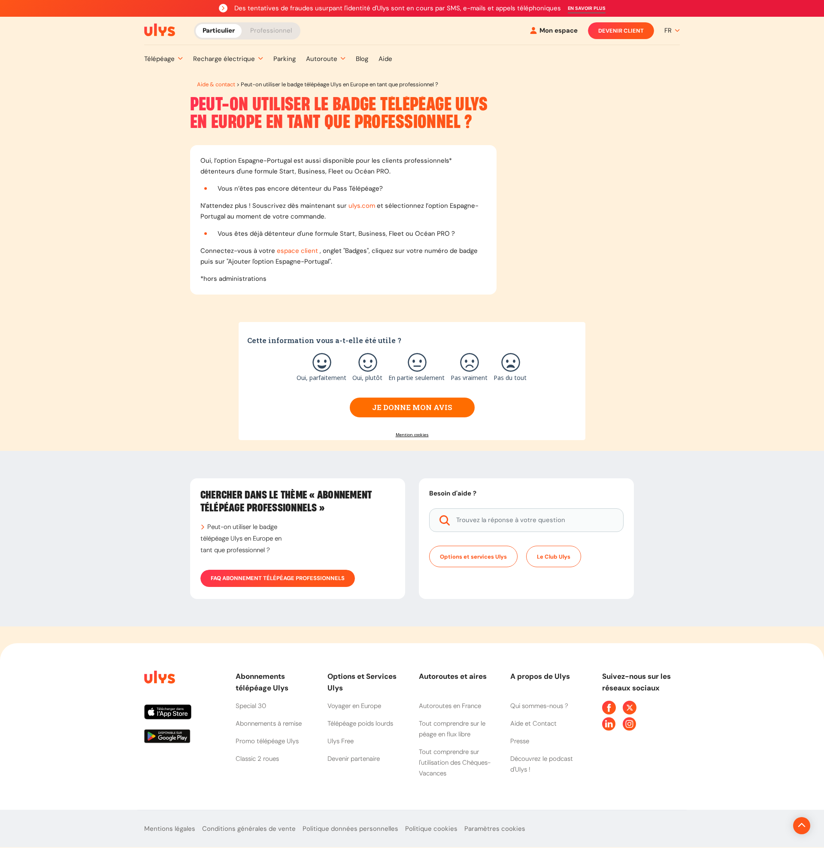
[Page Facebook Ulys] (609, 707)
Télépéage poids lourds (360, 723)
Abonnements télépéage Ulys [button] (262, 682)
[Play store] (183, 739)
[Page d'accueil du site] (158, 679)
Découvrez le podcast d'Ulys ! (541, 764)
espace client (297, 250)
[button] (587, 8)
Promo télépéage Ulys (267, 741)
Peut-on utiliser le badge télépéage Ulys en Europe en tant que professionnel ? (241, 538)
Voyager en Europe (354, 706)
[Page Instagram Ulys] (629, 724)
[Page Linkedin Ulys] (609, 724)
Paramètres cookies (494, 828)
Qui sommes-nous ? (539, 706)
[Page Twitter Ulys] (629, 707)
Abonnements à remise (269, 723)
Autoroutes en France (450, 706)
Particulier (219, 30)
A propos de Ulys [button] (540, 676)
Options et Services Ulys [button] (362, 682)
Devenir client (621, 30)
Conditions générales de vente (249, 828)
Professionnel (271, 30)
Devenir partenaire (353, 758)
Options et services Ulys (473, 556)
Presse (519, 741)
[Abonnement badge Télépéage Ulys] (159, 30)
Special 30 (251, 706)
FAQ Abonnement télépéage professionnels (278, 578)
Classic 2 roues (257, 758)
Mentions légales (169, 828)
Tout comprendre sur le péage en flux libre (452, 729)
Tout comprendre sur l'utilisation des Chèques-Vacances (455, 763)
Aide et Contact (533, 723)
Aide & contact (216, 84)
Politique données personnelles (350, 828)
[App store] (183, 715)
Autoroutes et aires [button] (453, 676)
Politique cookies (431, 828)
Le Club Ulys (553, 556)
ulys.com (361, 205)
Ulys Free (340, 741)
